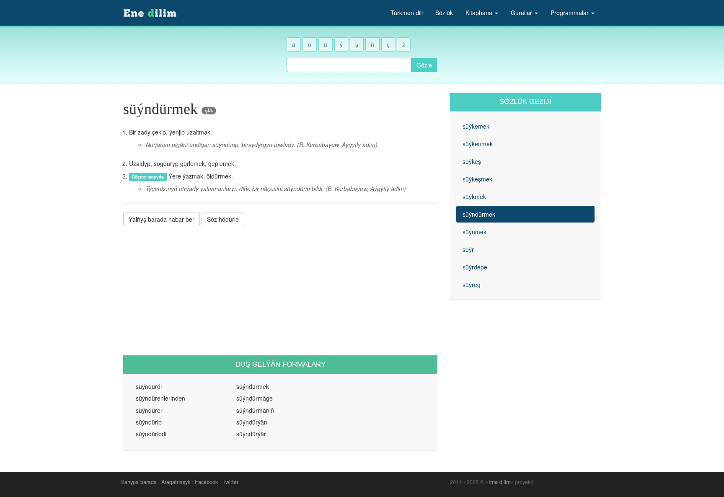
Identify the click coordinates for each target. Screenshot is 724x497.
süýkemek (476, 126)
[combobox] (349, 65)
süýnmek (474, 232)
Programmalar (570, 12)
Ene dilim (499, 482)
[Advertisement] (280, 290)
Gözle (424, 65)
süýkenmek (478, 144)
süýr (468, 249)
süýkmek (474, 196)
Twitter (230, 482)
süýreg (472, 284)
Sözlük (444, 12)
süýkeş (472, 161)
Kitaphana (479, 12)
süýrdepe (475, 267)
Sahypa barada (139, 482)
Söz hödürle (223, 219)
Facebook (206, 482)
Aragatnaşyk (175, 482)
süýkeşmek (477, 179)
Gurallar (522, 12)
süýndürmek (479, 214)
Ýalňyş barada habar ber (161, 219)
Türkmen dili (406, 12)
